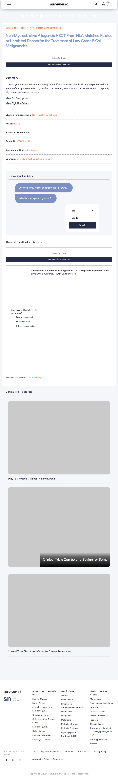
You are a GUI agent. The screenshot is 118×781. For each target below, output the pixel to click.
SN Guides (69, 752)
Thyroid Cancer (97, 724)
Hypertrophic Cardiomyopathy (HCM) (72, 705)
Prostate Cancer (97, 716)
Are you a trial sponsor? (24, 378)
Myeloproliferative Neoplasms (98, 693)
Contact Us (58, 759)
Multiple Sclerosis (69, 728)
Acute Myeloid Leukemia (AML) (44, 693)
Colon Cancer (38, 731)
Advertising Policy (40, 759)
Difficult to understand (26, 326)
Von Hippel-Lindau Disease (98, 741)
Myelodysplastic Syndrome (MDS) (69, 734)
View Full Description (17, 98)
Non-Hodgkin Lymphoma (101, 703)
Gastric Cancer (68, 691)
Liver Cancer (67, 712)
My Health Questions (51, 752)
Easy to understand (24, 317)
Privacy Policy (100, 752)
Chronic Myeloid (40, 715)
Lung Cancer (67, 716)
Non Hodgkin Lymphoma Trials (45, 28)
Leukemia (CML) (40, 727)
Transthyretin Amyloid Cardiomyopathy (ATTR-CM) (101, 731)
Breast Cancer (39, 703)
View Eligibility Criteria (17, 103)
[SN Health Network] (12, 699)
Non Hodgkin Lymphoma (44, 115)
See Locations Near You (59, 65)
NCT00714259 (23, 141)
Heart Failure (67, 700)
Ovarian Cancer (97, 712)
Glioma (64, 696)
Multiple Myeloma (69, 724)
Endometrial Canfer (41, 735)
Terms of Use (84, 752)
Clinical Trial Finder (15, 28)
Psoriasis (94, 707)
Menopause (95, 699)
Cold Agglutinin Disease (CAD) (43, 721)
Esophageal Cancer (41, 740)
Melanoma (66, 720)
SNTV (35, 752)
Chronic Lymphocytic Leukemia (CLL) (42, 709)
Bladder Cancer (39, 699)
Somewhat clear (23, 322)
